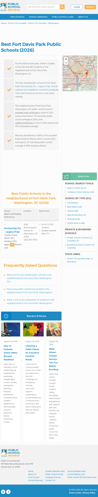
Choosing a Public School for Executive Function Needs (32, 352)
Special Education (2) (76, 215)
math (17, 93)
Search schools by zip (76, 188)
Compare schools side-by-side (80, 192)
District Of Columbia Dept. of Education (80, 260)
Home (30, 471)
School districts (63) (76, 223)
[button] (86, 74)
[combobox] (41, 7)
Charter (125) (72, 211)
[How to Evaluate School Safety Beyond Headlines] (10, 329)
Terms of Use (75, 493)
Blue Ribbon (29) (74, 207)
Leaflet (81, 90)
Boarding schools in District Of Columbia (80, 246)
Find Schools (33, 477)
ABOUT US (83, 17)
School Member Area (76, 471)
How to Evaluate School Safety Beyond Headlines (10, 352)
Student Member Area (55, 471)
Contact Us (50, 480)
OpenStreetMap (91, 90)
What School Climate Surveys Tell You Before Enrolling (53, 359)
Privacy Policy (89, 493)
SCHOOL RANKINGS (38, 17)
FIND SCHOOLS (17, 17)
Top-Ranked (72, 202)
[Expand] (66, 68)
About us (32, 474)
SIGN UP (90, 7)
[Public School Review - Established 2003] (10, 7)
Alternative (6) (73, 219)
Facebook (8, 491)
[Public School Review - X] (3, 492)
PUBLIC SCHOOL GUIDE (63, 17)
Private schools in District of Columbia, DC (79, 239)
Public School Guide (54, 474)
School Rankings (35, 480)
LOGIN (77, 7)
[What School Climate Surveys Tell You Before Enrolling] (54, 329)
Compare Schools (53, 477)
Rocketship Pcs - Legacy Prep (36, 86)
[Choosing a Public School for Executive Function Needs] (33, 329)
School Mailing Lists (76, 474)
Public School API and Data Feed (81, 477)
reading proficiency (35, 93)
